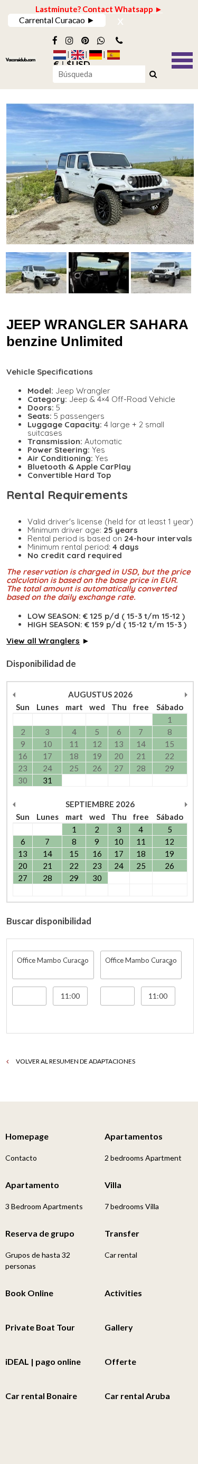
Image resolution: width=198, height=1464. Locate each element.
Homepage (27, 1136)
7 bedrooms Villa (132, 1206)
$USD (78, 64)
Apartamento (32, 1185)
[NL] (59, 55)
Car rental (121, 1254)
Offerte (120, 1361)
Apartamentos (134, 1136)
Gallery (119, 1327)
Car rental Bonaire (41, 1396)
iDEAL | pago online (43, 1361)
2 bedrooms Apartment (143, 1157)
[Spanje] (113, 55)
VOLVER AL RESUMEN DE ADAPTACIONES (75, 1061)
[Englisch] (77, 55)
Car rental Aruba (137, 1396)
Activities (123, 1293)
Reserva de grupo (39, 1233)
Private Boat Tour (40, 1327)
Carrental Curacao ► (57, 20)
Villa (113, 1185)
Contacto (21, 1157)
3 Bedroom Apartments (44, 1206)
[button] (182, 59)
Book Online (29, 1293)
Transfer (122, 1233)
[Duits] (95, 55)
